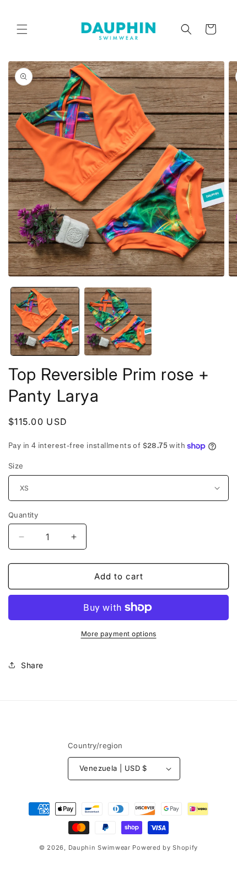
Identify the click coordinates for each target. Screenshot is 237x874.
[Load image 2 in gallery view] (118, 321)
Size (16, 465)
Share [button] (32, 665)
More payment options (119, 634)
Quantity (23, 514)
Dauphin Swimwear (99, 847)
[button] (22, 29)
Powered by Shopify (165, 847)
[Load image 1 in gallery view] (45, 321)
